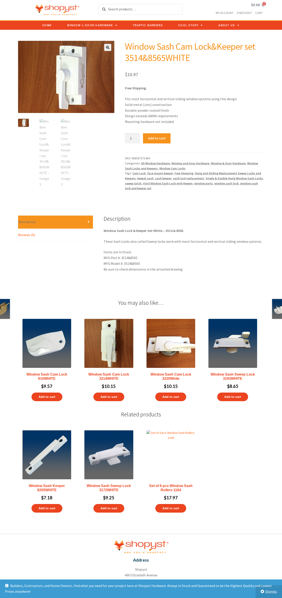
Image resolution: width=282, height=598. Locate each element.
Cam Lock (139, 173)
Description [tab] (27, 222)
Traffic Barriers (148, 25)
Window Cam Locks (172, 168)
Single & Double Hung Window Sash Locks (234, 178)
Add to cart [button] (47, 397)
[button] (107, 47)
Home (47, 25)
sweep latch (133, 183)
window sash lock (226, 183)
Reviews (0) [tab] (26, 235)
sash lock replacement (188, 178)
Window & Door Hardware (90, 25)
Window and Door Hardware (190, 163)
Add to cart (157, 138)
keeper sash (145, 178)
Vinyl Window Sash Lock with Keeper (168, 183)
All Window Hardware (155, 163)
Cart (259, 13)
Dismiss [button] (271, 591)
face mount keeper (160, 173)
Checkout (244, 13)
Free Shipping (183, 173)
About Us (226, 25)
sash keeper (163, 178)
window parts (203, 183)
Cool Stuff (188, 25)
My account (224, 13)
